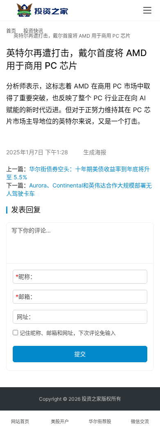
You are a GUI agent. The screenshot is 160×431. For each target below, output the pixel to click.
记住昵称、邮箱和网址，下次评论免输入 (67, 332)
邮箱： (26, 296)
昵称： (26, 276)
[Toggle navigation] (147, 10)
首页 (11, 31)
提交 (80, 353)
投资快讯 (33, 31)
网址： (25, 316)
